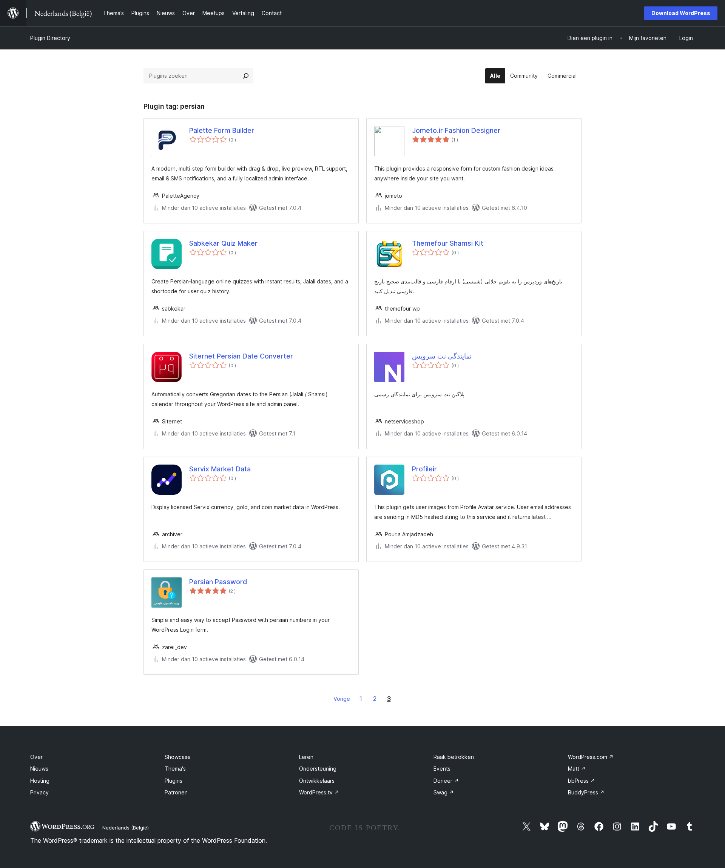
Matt (577, 768)
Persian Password (218, 582)
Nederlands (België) (125, 828)
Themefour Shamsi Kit (447, 243)
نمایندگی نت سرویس (442, 356)
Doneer (446, 780)
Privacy (39, 792)
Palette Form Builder (221, 130)
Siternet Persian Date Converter (241, 356)
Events (441, 768)
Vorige (341, 699)
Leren (306, 757)
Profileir (424, 469)
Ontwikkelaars (317, 780)
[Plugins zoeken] (245, 75)
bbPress (581, 780)
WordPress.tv (319, 792)
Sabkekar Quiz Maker (223, 243)
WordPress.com (591, 757)
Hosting (39, 780)
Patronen (176, 792)
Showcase (178, 757)
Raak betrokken (453, 757)
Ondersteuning (317, 768)
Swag (443, 792)
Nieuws (39, 768)
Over (36, 757)
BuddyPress (586, 792)
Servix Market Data (220, 469)
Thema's (175, 768)
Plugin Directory (50, 38)
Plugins (173, 780)
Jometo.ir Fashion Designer (456, 130)
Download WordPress (680, 13)
